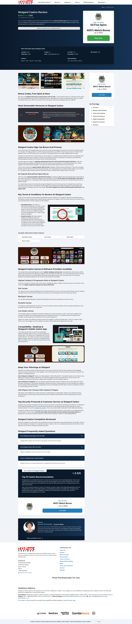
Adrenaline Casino (27, 237)
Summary (95, 125)
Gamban (70, 600)
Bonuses (57, 2)
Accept (98, 621)
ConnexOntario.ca (46, 596)
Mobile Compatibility (99, 119)
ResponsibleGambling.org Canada (76, 596)
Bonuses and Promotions (100, 110)
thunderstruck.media (25, 572)
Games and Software (99, 116)
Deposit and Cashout (99, 122)
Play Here (98, 38)
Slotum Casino (26, 241)
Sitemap (62, 570)
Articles (62, 552)
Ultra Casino (47, 237)
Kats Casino (70, 237)
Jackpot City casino (40, 408)
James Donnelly (45, 524)
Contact (62, 568)
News (61, 563)
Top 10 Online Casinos (44, 2)
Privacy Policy (64, 557)
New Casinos (101, 2)
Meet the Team (64, 554)
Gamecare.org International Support (102, 594)
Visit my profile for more (34, 538)
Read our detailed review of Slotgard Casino (48, 28)
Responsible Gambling (66, 561)
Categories (67, 2)
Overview (95, 107)
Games (77, 2)
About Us (62, 550)
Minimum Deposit (88, 2)
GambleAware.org (23, 598)
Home (103, 7)
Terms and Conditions (99, 113)
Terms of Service (65, 559)
